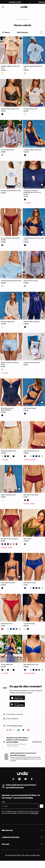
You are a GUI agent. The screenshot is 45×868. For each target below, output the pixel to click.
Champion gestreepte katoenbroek (11, 280)
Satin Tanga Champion (30, 408)
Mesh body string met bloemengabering (7, 409)
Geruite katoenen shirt (7, 150)
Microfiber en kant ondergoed (9, 539)
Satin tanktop (27, 539)
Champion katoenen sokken (32, 362)
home (18, 19)
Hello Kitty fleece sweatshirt (32, 321)
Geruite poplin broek (7, 664)
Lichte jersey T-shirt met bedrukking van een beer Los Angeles (32, 192)
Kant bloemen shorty (30, 582)
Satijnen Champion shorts (8, 495)
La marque (25, 19)
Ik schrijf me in (37, 742)
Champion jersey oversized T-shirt (11, 190)
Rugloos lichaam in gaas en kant (10, 109)
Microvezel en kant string (31, 495)
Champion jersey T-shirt (30, 109)
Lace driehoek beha (29, 623)
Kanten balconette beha (8, 582)
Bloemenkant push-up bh (31, 664)
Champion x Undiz (15, 2)
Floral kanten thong (6, 623)
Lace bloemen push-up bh (31, 451)
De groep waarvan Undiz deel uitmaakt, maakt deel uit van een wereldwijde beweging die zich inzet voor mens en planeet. (25, 758)
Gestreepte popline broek (8, 451)
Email (3, 801)
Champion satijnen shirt (7, 321)
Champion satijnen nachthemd (32, 150)
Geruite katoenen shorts (31, 280)
